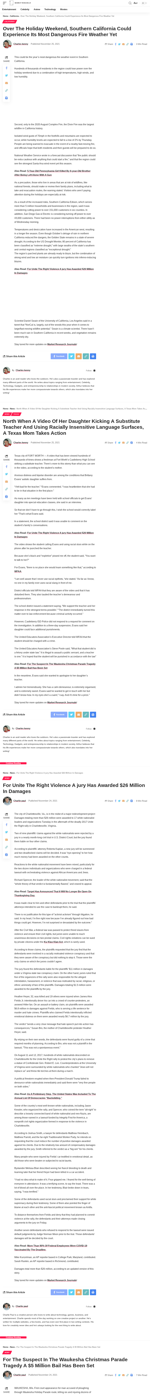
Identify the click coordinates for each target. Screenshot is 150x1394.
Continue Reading (13, 763)
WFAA (17, 571)
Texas (16, 414)
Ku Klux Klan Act (53, 942)
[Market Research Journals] (20, 3)
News (12, 409)
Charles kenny (20, 44)
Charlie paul (19, 800)
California (14, 16)
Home (5, 16)
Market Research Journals (61, 344)
